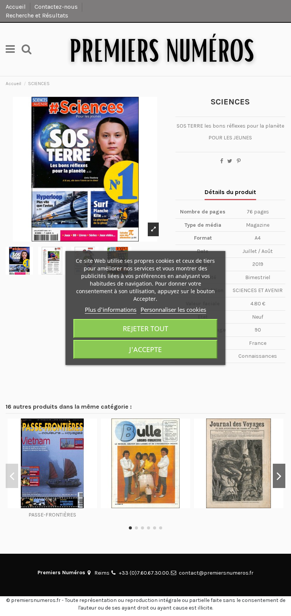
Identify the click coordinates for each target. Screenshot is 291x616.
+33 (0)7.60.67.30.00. (144, 573)
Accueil (16, 6)
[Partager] (221, 161)
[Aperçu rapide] (52, 505)
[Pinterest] (239, 161)
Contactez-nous (56, 6)
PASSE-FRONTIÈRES (52, 515)
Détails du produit (230, 192)
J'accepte (145, 349)
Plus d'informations (110, 309)
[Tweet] (229, 161)
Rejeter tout (145, 328)
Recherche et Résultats (37, 15)
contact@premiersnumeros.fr (216, 573)
